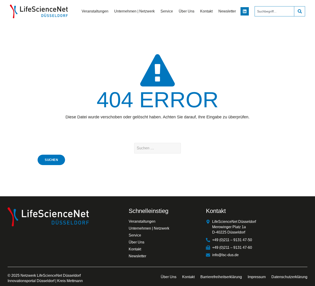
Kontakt (206, 11)
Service (166, 11)
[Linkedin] (245, 11)
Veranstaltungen (95, 11)
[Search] (299, 11)
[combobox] (274, 11)
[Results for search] (274, 19)
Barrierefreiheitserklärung (221, 277)
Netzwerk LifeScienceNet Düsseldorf (51, 275)
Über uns (168, 277)
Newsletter (227, 11)
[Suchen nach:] (157, 148)
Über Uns (186, 11)
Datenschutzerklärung (289, 277)
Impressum (257, 277)
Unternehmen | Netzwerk (134, 11)
